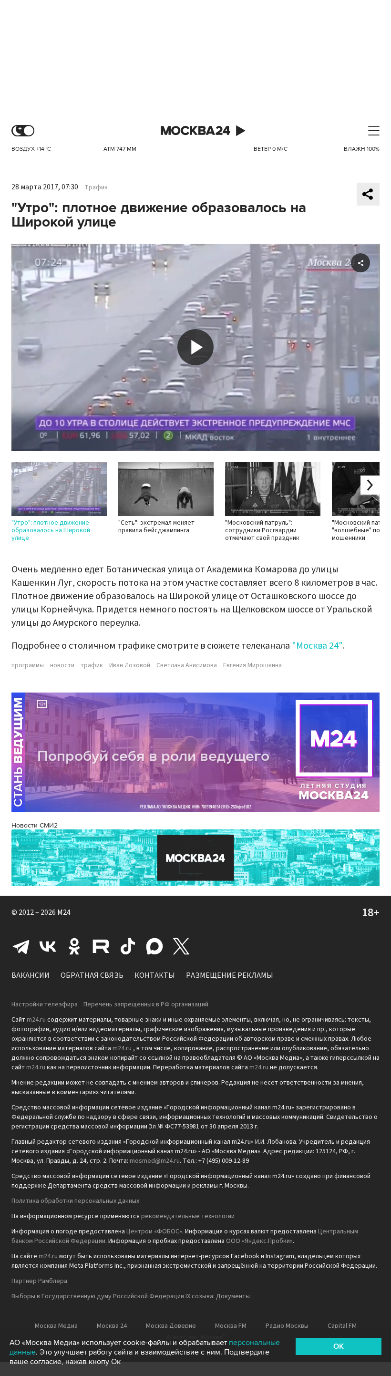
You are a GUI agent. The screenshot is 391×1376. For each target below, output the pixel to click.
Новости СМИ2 (34, 825)
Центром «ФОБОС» (154, 1231)
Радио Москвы (287, 1326)
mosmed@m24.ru (155, 1161)
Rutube (101, 946)
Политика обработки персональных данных (75, 1201)
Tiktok (127, 946)
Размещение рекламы (229, 975)
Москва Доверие (171, 1326)
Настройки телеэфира (44, 1004)
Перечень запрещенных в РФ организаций (145, 1004)
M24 (64, 912)
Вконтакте (47, 946)
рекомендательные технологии (188, 1216)
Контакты (154, 975)
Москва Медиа (56, 1326)
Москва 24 (195, 130)
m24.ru (36, 1019)
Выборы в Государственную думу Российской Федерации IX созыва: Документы (130, 1296)
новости (62, 665)
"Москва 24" (317, 645)
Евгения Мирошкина (252, 665)
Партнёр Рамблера (39, 1281)
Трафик (96, 187)
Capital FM (342, 1326)
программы (27, 665)
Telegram (21, 946)
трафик (92, 665)
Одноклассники (74, 946)
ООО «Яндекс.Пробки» (259, 1241)
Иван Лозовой (129, 665)
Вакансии (30, 975)
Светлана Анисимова (186, 665)
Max (154, 946)
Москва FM (231, 1326)
